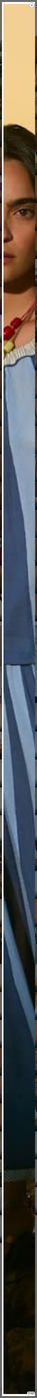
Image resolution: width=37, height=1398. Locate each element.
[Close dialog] (31, 5)
